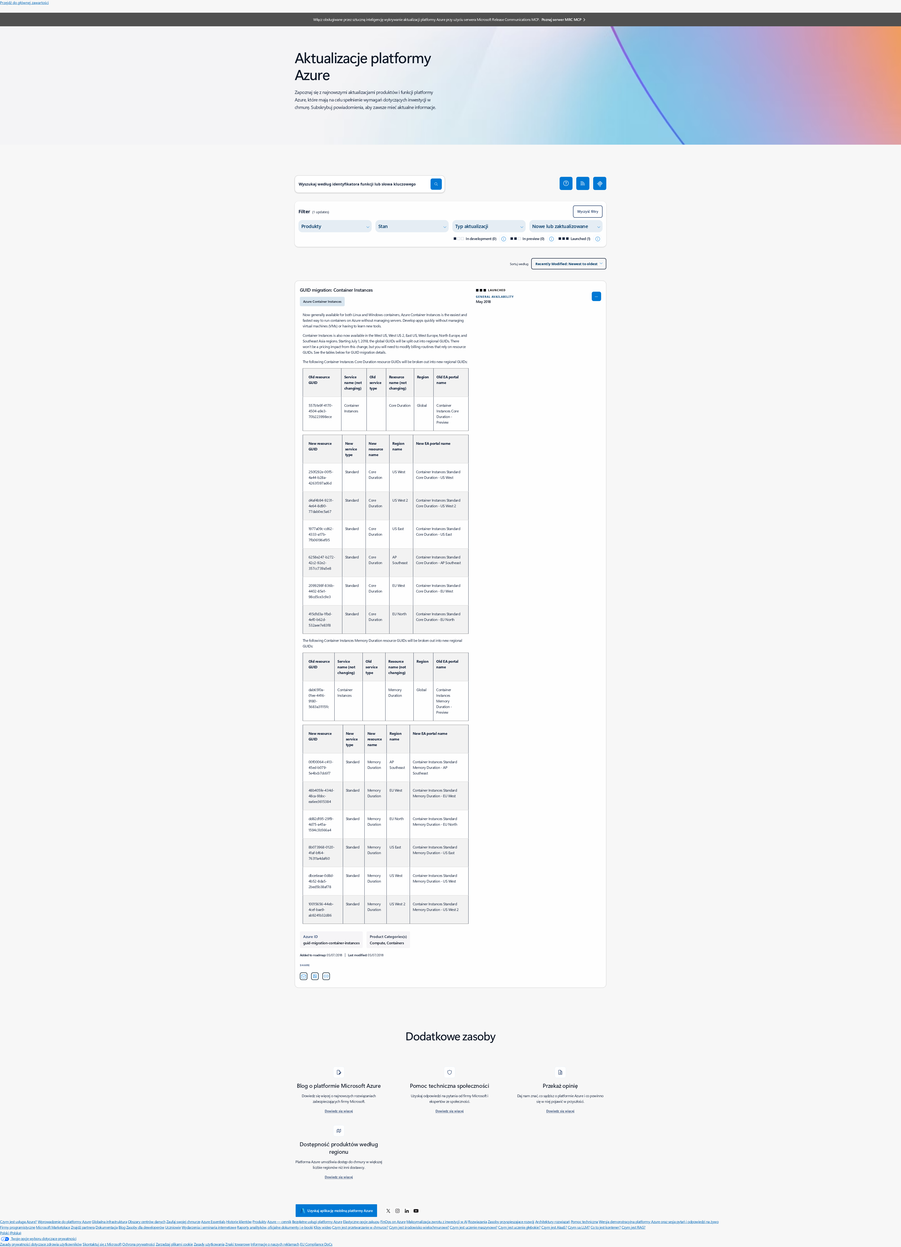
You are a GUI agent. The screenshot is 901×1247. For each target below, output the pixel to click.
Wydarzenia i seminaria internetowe (209, 1227)
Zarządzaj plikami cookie (174, 1244)
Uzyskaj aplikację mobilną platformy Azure (340, 1210)
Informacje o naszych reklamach (275, 1244)
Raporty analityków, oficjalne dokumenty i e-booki (275, 1227)
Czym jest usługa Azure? (18, 1221)
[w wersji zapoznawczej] (551, 239)
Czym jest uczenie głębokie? (519, 1227)
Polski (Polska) (10, 1232)
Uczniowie (173, 1227)
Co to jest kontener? (606, 1227)
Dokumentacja (106, 1227)
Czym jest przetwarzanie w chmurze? (360, 1227)
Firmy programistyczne (17, 1227)
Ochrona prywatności (138, 1244)
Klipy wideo (322, 1227)
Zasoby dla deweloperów (145, 1227)
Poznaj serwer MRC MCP (561, 19)
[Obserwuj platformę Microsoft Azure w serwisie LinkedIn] (407, 1211)
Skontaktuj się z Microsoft (102, 1244)
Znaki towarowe (237, 1244)
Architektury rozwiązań (552, 1221)
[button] (566, 183)
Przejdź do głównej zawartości (24, 2)
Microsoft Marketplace (53, 1227)
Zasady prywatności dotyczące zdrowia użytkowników (41, 1244)
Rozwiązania (477, 1221)
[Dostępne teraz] (597, 239)
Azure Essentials (213, 1221)
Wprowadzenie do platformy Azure (64, 1221)
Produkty (259, 1221)
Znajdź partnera (83, 1227)
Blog (121, 1227)
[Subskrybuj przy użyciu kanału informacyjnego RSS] (582, 183)
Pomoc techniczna (584, 1221)
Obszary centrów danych (146, 1221)
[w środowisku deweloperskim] (503, 239)
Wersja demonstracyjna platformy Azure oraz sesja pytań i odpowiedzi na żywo (658, 1221)
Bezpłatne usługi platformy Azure (317, 1221)
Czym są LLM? (579, 1227)
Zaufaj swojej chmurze (183, 1221)
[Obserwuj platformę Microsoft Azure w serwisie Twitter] (388, 1211)
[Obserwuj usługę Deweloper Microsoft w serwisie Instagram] (397, 1211)
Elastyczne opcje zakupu (361, 1221)
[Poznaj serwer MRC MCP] (599, 183)
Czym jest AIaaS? (554, 1227)
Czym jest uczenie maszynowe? (473, 1227)
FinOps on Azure (393, 1221)
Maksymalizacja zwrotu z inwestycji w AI (436, 1221)
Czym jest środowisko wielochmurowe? (419, 1227)
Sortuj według (519, 264)
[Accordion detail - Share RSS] (315, 976)
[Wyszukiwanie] (436, 184)
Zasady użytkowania (209, 1244)
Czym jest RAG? (633, 1227)
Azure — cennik (279, 1221)
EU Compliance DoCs (316, 1244)
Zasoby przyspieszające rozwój (511, 1221)
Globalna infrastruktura (109, 1221)
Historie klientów (239, 1221)
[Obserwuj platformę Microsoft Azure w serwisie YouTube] (416, 1211)
